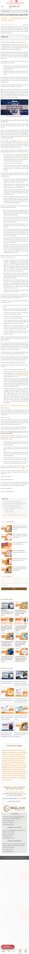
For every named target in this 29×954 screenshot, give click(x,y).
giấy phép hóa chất (7, 767)
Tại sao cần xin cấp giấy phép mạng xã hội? (13, 501)
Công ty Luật (19, 467)
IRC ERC (15, 767)
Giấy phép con (14, 24)
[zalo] (14, 951)
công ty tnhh (12, 756)
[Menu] (2, 6)
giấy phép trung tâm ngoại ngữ (10, 771)
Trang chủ (4, 18)
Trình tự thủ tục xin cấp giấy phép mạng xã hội (13, 507)
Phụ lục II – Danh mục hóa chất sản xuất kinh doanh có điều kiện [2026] (7, 717)
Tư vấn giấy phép (14, 18)
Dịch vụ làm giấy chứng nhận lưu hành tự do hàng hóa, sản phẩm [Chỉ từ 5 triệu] (20, 536)
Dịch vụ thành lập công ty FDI (10, 750)
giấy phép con (16, 759)
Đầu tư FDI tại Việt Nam (7, 24)
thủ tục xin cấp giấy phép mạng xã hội (17, 405)
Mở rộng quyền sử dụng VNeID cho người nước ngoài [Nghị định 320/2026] (7, 734)
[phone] (20, 951)
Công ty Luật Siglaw (9, 437)
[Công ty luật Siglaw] (14, 6)
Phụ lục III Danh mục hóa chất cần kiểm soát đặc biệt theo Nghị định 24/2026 (21, 700)
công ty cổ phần (20, 756)
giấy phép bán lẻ (20, 763)
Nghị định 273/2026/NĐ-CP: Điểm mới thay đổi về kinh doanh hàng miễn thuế (21, 683)
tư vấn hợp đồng (17, 775)
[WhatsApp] (9, 951)
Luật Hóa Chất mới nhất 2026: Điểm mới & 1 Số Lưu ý (7, 700)
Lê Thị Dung (20, 798)
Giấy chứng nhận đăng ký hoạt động (14, 792)
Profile (11, 1)
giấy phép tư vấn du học (19, 765)
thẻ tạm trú (18, 157)
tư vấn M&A (20, 777)
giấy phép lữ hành (7, 765)
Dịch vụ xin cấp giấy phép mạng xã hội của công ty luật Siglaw (15, 514)
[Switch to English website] (16, 1)
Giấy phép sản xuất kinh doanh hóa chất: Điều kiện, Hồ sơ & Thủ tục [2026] (20, 527)
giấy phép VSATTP (10, 763)
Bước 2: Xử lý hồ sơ (10, 511)
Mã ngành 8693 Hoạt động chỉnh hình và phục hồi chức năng (21, 734)
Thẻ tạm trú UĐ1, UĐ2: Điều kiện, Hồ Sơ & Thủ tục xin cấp (21, 717)
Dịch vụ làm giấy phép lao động (15, 773)
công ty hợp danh (7, 759)
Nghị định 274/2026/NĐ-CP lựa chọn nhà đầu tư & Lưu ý (7, 683)
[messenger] (25, 951)
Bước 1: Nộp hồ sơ (10, 509)
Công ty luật (17, 857)
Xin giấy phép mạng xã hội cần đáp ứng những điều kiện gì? (15, 503)
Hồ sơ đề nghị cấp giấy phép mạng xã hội (12, 505)
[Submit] (26, 11)
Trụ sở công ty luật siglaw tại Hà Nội (15, 3)
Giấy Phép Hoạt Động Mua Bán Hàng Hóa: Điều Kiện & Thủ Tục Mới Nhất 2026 (20, 568)
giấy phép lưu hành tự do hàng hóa (15, 769)
